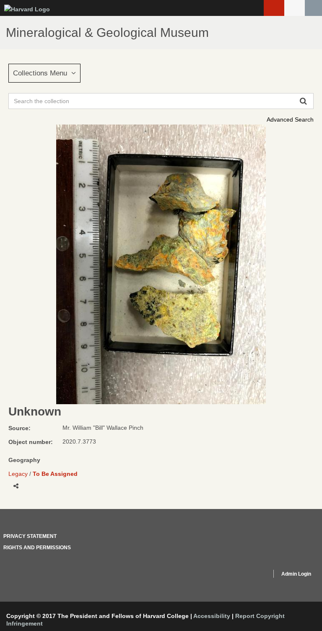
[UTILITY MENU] (294, 8)
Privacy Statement (30, 536)
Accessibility (211, 616)
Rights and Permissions (37, 548)
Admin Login (296, 574)
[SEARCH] (313, 8)
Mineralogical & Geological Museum (107, 32)
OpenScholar (249, 575)
